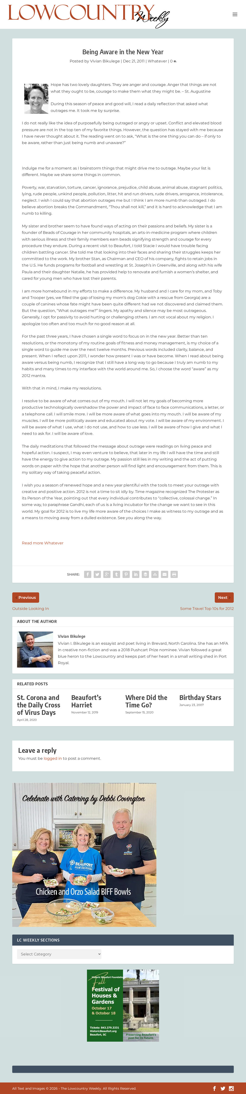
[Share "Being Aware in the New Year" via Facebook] (87, 574)
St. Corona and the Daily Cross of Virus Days (39, 704)
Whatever (157, 61)
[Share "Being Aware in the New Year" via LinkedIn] (136, 574)
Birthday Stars (200, 697)
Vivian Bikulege (105, 61)
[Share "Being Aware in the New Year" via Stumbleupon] (155, 574)
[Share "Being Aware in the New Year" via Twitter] (97, 574)
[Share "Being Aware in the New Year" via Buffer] (145, 574)
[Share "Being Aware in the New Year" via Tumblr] (116, 574)
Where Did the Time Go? (146, 701)
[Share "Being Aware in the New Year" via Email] (164, 574)
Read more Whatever (42, 543)
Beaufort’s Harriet (86, 701)
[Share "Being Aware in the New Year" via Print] (174, 574)
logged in (53, 758)
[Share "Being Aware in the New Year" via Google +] (107, 574)
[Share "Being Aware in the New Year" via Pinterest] (126, 574)
